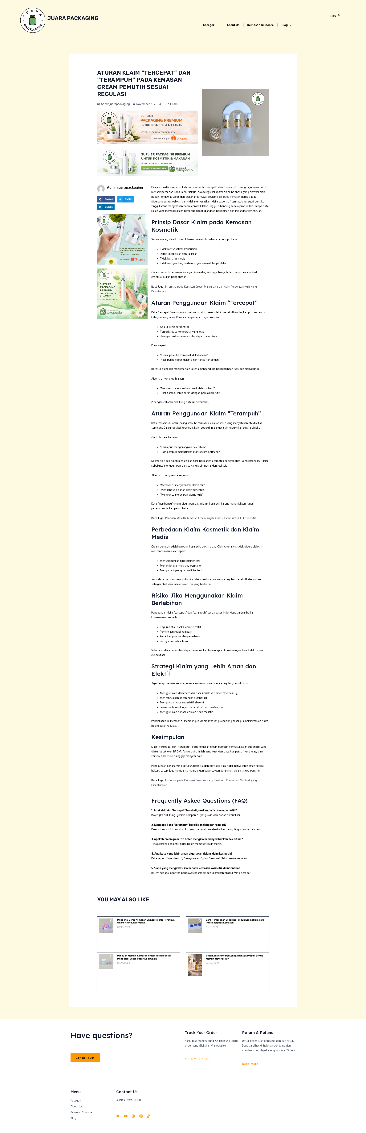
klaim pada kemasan (229, 197)
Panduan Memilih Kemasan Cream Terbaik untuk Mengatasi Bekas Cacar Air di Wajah (144, 957)
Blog (285, 25)
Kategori (209, 25)
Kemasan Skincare (260, 25)
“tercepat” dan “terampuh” (221, 187)
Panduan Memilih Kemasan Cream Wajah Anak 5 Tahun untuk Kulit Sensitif (210, 518)
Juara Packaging (72, 18)
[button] (106, 199)
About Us (233, 25)
